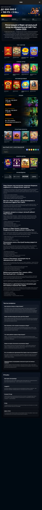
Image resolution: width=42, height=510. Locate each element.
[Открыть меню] (39, 2)
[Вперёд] (39, 51)
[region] (21, 53)
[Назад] (3, 51)
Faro (21, 2)
